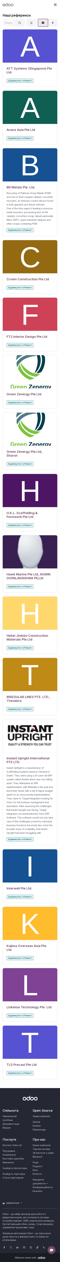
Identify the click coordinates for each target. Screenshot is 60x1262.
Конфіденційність (43, 1187)
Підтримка (9, 1151)
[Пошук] (19, 23)
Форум (6, 1127)
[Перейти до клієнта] (30, 46)
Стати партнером (13, 1177)
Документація (11, 1123)
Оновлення (9, 1154)
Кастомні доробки (13, 1158)
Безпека (37, 1191)
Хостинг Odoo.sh (12, 1145)
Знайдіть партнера (14, 1173)
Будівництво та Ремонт (20, 80)
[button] (55, 5)
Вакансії (37, 1156)
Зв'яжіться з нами (43, 1152)
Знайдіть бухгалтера (15, 1168)
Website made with (26, 1257)
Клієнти (37, 1173)
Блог (35, 1170)
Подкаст (38, 1166)
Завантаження (41, 1116)
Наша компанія (42, 1145)
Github (36, 1122)
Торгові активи (41, 1149)
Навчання (8, 1162)
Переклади (39, 1129)
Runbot (37, 1125)
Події (36, 1162)
